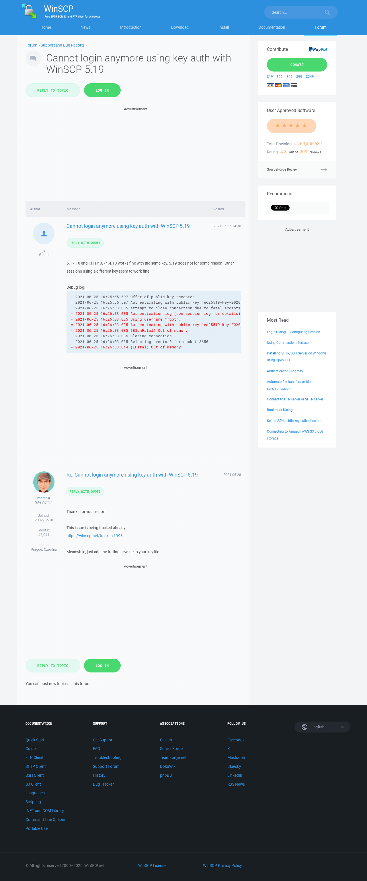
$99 (299, 76)
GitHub (166, 740)
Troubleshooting (107, 757)
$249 (310, 76)
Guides (32, 748)
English (317, 726)
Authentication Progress (285, 371)
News (85, 27)
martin (42, 498)
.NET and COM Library (45, 810)
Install (223, 27)
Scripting (33, 801)
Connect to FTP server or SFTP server (295, 399)
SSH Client (35, 775)
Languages (35, 792)
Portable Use (37, 828)
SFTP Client (36, 766)
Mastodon (236, 757)
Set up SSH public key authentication (294, 421)
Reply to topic (53, 90)
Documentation (272, 27)
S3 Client (33, 784)
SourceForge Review (282, 169)
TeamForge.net (173, 757)
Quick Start (35, 740)
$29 (280, 76)
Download (180, 27)
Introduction (131, 27)
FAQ (96, 748)
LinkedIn (234, 775)
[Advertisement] (135, 152)
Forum (321, 27)
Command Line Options (46, 819)
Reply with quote (85, 242)
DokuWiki (168, 766)
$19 (270, 76)
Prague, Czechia (44, 549)
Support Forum (106, 766)
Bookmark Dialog (280, 410)
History (99, 775)
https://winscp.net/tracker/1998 (95, 535)
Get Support (103, 740)
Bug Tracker (103, 784)
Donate (297, 64)
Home (45, 27)
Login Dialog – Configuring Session (293, 332)
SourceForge (171, 748)
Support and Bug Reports (63, 45)
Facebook (236, 740)
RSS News (236, 784)
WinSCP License (152, 865)
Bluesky (234, 766)
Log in (102, 90)
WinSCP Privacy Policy (222, 865)
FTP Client (34, 757)
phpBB (166, 775)
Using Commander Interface (288, 342)
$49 (289, 76)
